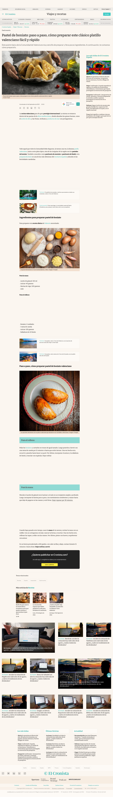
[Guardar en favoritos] (78, 104)
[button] (109, 675)
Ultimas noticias (7, 19)
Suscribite (46, 785)
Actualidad (64, 19)
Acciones (72, 9)
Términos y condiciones (58, 788)
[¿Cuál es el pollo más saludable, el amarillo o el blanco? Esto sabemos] (56, 598)
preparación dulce (25, 157)
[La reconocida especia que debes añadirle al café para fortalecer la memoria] (40, 598)
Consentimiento (78, 788)
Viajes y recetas (17, 27)
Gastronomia (42, 580)
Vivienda (47, 9)
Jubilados (35, 9)
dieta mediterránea (44, 116)
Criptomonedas (79, 19)
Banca (92, 19)
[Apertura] (35, 780)
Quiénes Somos (59, 785)
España (26, 580)
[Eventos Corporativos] (45, 780)
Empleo (84, 9)
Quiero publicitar (51, 564)
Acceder (107, 14)
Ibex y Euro (40, 19)
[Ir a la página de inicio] (10, 14)
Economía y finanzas (24, 19)
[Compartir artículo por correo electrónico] (35, 108)
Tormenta (5, 9)
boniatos (29, 448)
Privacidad (69, 788)
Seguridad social (20, 9)
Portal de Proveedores (75, 785)
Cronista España (6, 27)
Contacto (16, 785)
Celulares (33, 768)
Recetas (26, 27)
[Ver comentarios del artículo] (39, 108)
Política (52, 19)
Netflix (96, 9)
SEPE (49, 768)
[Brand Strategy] (54, 780)
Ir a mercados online (7, 23)
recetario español (60, 157)
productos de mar (53, 119)
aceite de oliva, (26, 119)
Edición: (105, 9)
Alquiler (60, 9)
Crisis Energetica (67, 768)
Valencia (47, 223)
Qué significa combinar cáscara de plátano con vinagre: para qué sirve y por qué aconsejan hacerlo (98, 116)
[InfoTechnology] (75, 780)
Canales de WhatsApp (31, 785)
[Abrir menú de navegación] (3, 14)
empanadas (33, 580)
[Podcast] (62, 780)
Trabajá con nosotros (93, 785)
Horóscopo (87, 768)
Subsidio (78, 768)
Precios (57, 768)
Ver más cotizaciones (106, 23)
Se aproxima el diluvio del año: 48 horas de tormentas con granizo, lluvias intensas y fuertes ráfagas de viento (97, 79)
